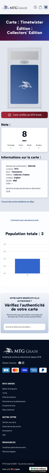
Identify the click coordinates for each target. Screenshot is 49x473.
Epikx (17, 469)
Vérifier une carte (9, 422)
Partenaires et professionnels (13, 401)
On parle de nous (8, 405)
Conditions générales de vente (14, 447)
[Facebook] (19, 363)
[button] (46, 7)
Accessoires (7, 431)
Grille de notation (9, 397)
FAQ (3, 435)
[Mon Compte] (35, 7)
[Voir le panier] (40, 7)
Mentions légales (8, 451)
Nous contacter (8, 410)
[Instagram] (23, 363)
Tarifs (4, 393)
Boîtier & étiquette (9, 389)
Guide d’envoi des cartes (11, 426)
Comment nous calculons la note (24, 220)
